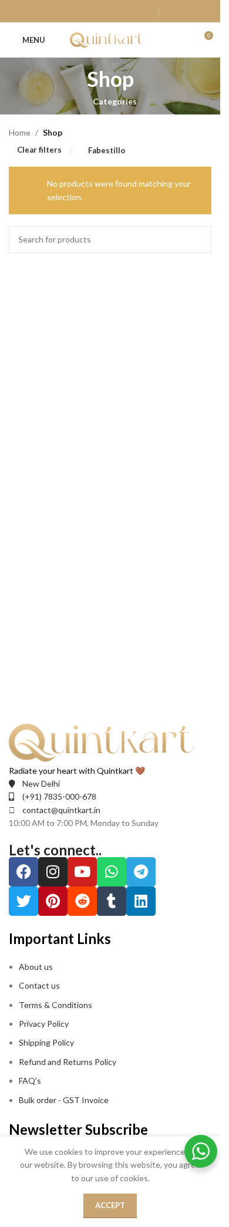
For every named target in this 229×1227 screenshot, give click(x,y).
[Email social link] (86, 11)
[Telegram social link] (145, 11)
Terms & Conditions (55, 1005)
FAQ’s (30, 1081)
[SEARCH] (197, 239)
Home (20, 132)
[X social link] (70, 11)
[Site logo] (110, 39)
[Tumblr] (111, 901)
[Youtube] (82, 871)
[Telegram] (141, 871)
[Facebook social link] (56, 11)
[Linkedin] (141, 901)
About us (36, 967)
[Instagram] (53, 871)
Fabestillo (106, 150)
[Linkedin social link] (115, 11)
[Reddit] (82, 901)
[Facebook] (23, 871)
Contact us (39, 985)
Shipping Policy (46, 1042)
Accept (110, 1205)
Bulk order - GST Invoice (64, 1100)
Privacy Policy (44, 1024)
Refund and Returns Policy (67, 1062)
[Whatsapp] (111, 871)
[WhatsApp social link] (130, 11)
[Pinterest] (53, 901)
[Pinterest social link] (100, 11)
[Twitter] (23, 901)
